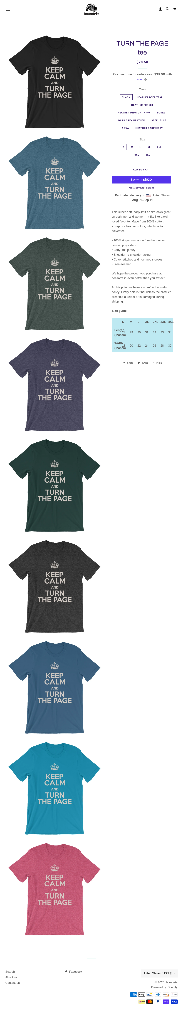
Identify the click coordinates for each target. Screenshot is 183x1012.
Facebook (75, 971)
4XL (147, 154)
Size (142, 139)
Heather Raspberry (149, 128)
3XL (137, 154)
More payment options (141, 187)
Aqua (125, 128)
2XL (159, 147)
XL (149, 147)
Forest (162, 112)
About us (11, 977)
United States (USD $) (157, 973)
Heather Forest (142, 105)
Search (10, 971)
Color (142, 89)
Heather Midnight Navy (134, 112)
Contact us (12, 982)
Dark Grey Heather (131, 120)
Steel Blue (158, 120)
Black (126, 97)
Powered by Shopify (164, 987)
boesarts (172, 982)
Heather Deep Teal (150, 97)
